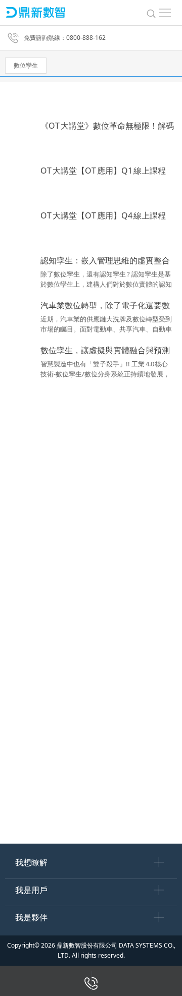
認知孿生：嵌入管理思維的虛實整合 (105, 260)
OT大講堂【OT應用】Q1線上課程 (103, 170)
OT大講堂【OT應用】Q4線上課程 (103, 215)
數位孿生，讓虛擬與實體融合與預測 (105, 350)
